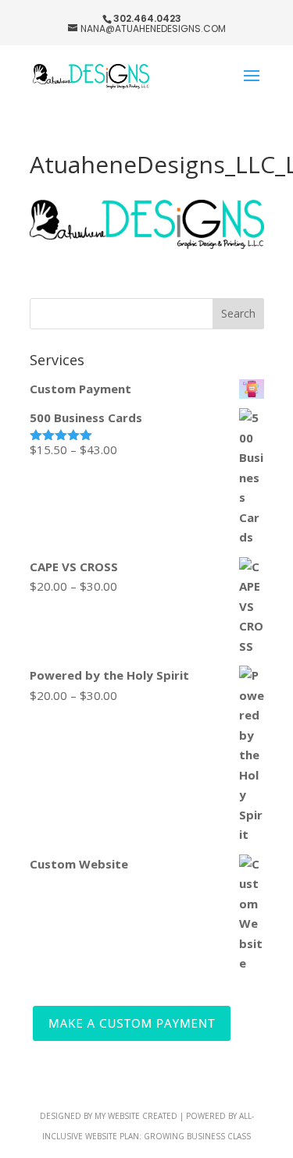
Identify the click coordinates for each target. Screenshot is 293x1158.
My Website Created (136, 1115)
